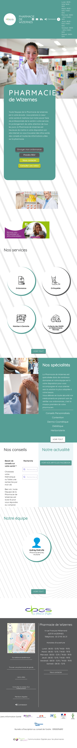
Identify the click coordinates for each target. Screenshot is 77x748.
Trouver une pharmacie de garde (21, 667)
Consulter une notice (29, 166)
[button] (21, 636)
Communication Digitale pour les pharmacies (45, 739)
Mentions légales (21, 697)
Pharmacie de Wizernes (25, 19)
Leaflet (15, 652)
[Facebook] (33, 19)
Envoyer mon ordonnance (29, 149)
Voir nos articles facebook (55, 462)
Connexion (51, 19)
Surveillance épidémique (21, 657)
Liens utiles (21, 677)
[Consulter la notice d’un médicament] (41, 19)
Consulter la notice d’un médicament (21, 687)
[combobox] (29, 469)
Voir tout (38, 351)
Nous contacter (29, 160)
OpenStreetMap (23, 652)
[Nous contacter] (36, 19)
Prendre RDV (29, 155)
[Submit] (25, 469)
